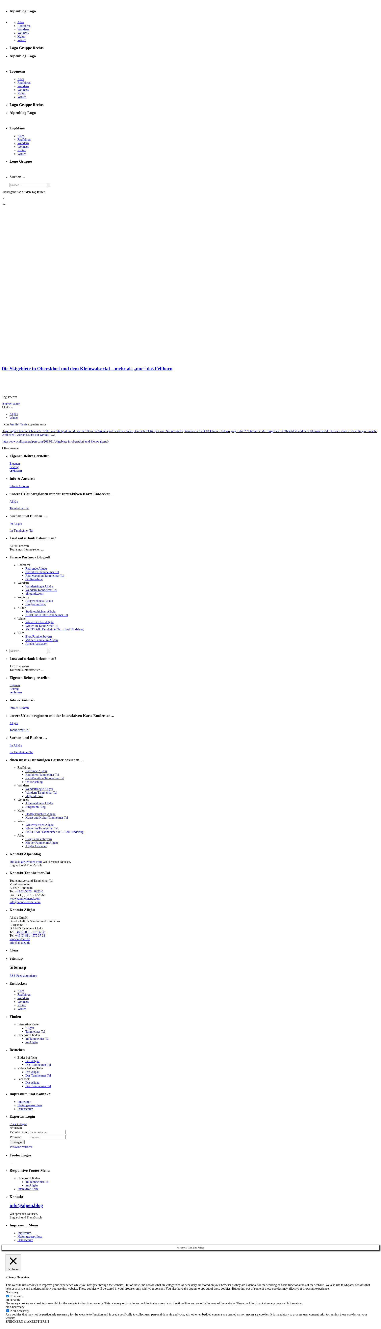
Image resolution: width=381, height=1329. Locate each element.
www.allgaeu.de (20, 939)
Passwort (15, 1137)
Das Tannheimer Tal (38, 1064)
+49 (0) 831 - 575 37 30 (30, 932)
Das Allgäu (32, 1061)
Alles (20, 22)
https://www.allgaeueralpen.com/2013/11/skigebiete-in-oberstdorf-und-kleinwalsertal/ (56, 441)
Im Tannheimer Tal (21, 530)
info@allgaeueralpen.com (26, 861)
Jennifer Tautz (18, 424)
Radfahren (24, 25)
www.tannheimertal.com (25, 898)
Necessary (16, 1296)
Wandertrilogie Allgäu (39, 586)
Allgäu (14, 414)
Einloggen (17, 1142)
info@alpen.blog (26, 1205)
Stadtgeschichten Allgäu (40, 611)
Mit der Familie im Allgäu (41, 640)
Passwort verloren (21, 1146)
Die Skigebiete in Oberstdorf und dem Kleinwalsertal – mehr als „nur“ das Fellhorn (87, 368)
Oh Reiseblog (34, 579)
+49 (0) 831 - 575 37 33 (30, 935)
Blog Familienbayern (38, 636)
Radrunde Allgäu (36, 568)
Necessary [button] (12, 1292)
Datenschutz (25, 1109)
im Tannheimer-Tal (37, 1038)
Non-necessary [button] (15, 1307)
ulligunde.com (34, 593)
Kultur (21, 36)
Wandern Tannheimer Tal (41, 590)
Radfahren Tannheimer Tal (42, 572)
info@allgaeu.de (20, 942)
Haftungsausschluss (29, 1105)
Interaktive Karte (27, 1189)
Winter (21, 40)
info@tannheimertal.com (25, 902)
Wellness (23, 33)
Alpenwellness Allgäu (39, 600)
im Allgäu (31, 1042)
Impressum (24, 1101)
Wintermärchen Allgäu (39, 622)
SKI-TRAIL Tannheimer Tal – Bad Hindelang (54, 629)
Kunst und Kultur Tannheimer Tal (46, 615)
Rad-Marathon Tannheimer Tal (44, 575)
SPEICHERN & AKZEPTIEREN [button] (27, 1321)
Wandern (23, 29)
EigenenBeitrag (16, 467)
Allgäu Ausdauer (36, 643)
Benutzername (19, 1132)
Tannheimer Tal (19, 508)
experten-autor (11, 403)
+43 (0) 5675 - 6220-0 (29, 891)
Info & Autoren (19, 486)
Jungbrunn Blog (35, 604)
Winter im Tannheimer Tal (41, 625)
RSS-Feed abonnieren (23, 975)
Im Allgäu (16, 523)
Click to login (18, 1124)
